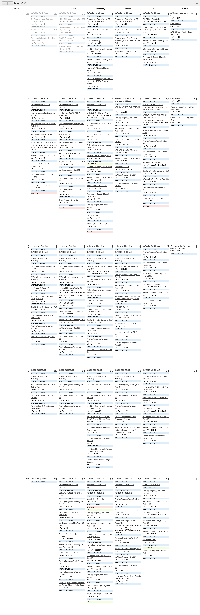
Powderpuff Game (149, 539)
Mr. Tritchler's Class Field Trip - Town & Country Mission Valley (98, 417)
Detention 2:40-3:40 (122, 166)
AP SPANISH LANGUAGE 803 (126, 266)
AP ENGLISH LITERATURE (97, 113)
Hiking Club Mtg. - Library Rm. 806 (72, 19)
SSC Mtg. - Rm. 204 (94, 215)
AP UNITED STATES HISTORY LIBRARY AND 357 (155, 116)
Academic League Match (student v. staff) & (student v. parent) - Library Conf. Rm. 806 (127, 429)
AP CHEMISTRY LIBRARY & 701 (43, 142)
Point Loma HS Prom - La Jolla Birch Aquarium (180, 247)
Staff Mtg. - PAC (65, 134)
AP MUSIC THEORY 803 (96, 301)
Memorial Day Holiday (39, 478)
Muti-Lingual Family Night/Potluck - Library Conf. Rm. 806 (100, 450)
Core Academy (176, 23)
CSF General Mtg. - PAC (96, 40)
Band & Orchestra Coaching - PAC (44, 29)
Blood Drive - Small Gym (96, 499)
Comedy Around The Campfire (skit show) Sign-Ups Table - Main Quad (155, 29)
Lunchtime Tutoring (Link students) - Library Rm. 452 (100, 50)
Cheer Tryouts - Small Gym (41, 185)
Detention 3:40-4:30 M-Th (40, 104)
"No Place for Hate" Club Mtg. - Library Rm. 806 (42, 20)
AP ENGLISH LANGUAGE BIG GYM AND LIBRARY (71, 289)
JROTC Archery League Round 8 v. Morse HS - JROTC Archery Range (100, 81)
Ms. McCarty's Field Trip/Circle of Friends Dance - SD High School (127, 297)
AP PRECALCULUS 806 (40, 288)
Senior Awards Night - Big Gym (98, 585)
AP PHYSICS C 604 (66, 303)
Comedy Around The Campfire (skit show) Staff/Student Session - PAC (128, 40)
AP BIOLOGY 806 (121, 307)
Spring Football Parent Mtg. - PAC (71, 46)
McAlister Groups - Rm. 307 (125, 51)
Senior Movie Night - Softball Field (99, 593)
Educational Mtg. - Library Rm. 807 (156, 49)
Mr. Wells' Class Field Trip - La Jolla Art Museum (154, 274)
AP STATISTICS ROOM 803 (69, 153)
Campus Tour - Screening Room (99, 155)
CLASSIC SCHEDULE (39, 13)
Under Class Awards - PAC (97, 185)
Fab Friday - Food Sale (151, 19)
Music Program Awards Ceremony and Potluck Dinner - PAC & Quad (72, 583)
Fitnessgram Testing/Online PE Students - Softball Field (98, 20)
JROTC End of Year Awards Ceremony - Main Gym (125, 417)
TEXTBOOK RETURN (95, 493)
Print (196, 3)
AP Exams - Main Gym (39, 246)
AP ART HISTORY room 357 (42, 134)
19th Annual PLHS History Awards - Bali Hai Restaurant (128, 577)
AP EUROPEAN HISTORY (153, 104)
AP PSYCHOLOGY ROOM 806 (126, 150)
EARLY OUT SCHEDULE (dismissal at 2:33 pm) (124, 99)
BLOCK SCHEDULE (38, 370)
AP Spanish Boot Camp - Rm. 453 (156, 179)
